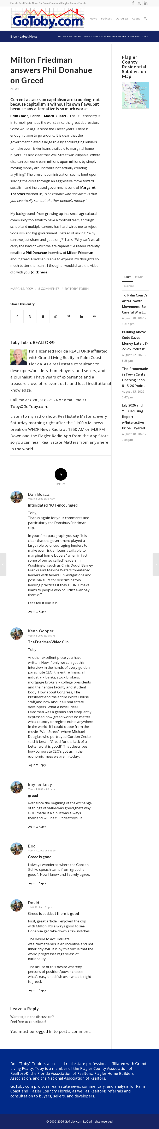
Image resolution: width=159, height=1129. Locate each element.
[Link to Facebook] (133, 3)
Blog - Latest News (23, 36)
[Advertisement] (135, 185)
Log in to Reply (37, 611)
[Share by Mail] (94, 316)
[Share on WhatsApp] (55, 316)
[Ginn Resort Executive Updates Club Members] (3, 564)
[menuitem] (82, 18)
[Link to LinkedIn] (145, 3)
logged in (44, 1031)
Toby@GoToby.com (28, 406)
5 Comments (48, 288)
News (14, 89)
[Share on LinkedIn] (81, 316)
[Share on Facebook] (17, 316)
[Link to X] (139, 3)
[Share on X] (30, 316)
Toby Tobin (79, 288)
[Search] (145, 18)
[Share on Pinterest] (68, 316)
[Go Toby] (48, 18)
